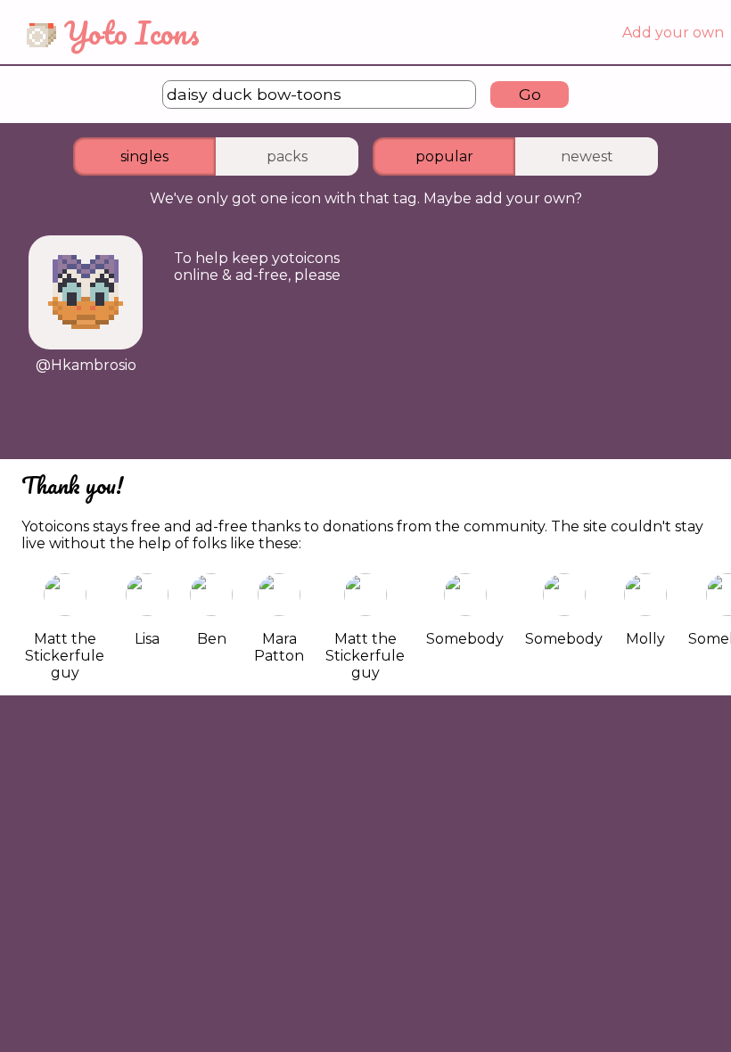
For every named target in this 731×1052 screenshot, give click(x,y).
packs (287, 156)
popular (444, 156)
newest (587, 156)
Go (530, 94)
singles (144, 156)
